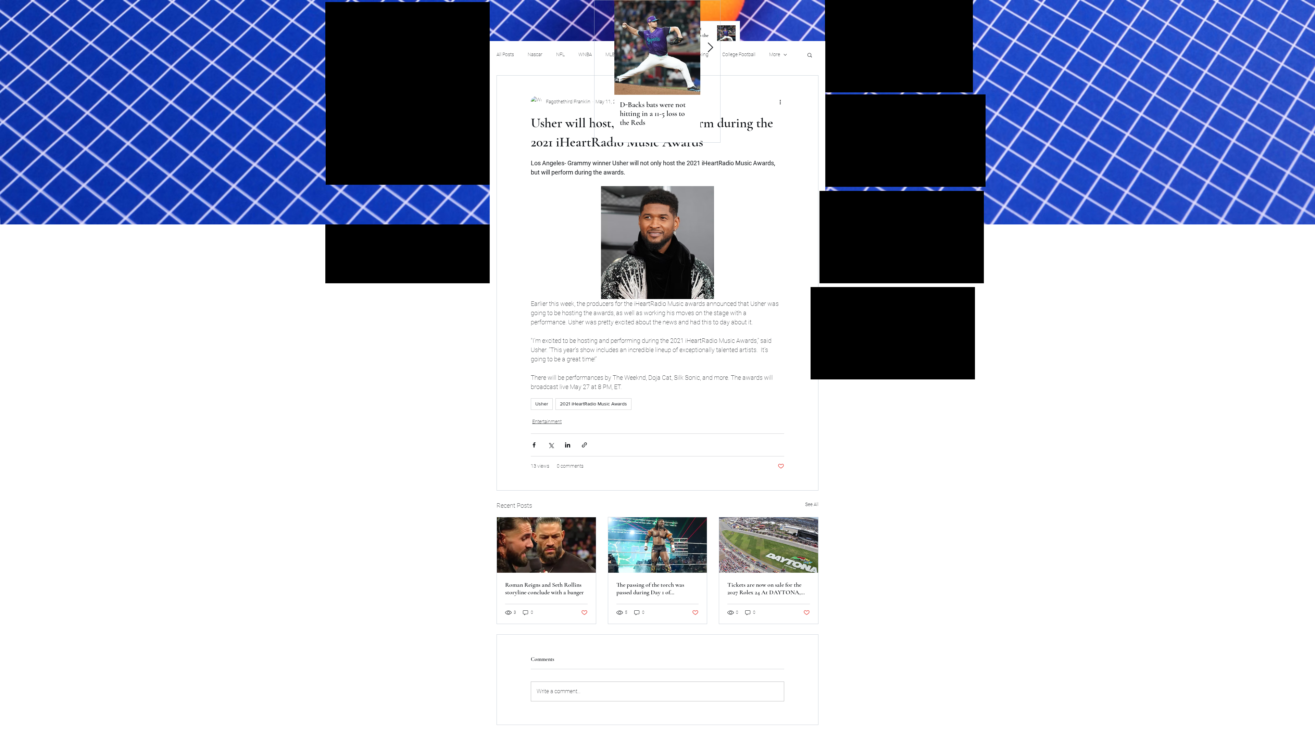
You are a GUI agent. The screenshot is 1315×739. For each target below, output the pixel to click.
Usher (541, 403)
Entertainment (547, 421)
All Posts (505, 54)
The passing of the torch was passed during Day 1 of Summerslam (650, 588)
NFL (560, 54)
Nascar (535, 54)
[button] (809, 54)
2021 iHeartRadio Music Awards (593, 403)
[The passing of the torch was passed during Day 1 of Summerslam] (657, 545)
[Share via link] (584, 445)
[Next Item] (710, 47)
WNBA (585, 54)
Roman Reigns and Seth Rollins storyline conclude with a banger (544, 588)
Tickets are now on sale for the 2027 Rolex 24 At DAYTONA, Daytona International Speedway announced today (767, 588)
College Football (738, 54)
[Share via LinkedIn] (567, 445)
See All (811, 504)
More (774, 54)
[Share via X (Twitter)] (551, 445)
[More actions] (780, 102)
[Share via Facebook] (534, 445)
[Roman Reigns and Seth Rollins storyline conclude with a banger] (546, 545)
